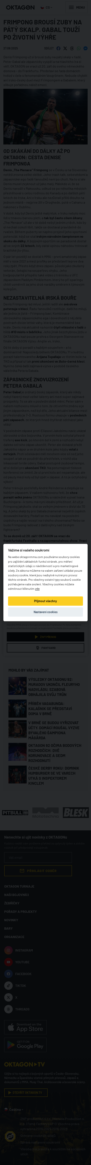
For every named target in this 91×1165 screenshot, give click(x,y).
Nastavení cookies (46, 612)
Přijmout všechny (45, 601)
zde (37, 588)
